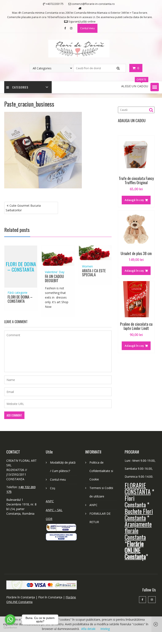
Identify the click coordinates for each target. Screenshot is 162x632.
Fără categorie (17, 293)
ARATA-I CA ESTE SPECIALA (94, 273)
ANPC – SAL (54, 510)
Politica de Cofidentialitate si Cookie (101, 470)
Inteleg (105, 629)
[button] (154, 87)
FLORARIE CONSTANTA (138, 488)
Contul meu (87, 28)
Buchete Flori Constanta (139, 514)
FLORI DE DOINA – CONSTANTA (21, 266)
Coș (52, 488)
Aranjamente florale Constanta (138, 530)
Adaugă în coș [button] (134, 200)
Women (87, 266)
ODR (49, 519)
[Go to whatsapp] (10, 619)
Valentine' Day (54, 272)
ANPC (50, 501)
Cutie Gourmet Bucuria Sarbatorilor (23, 208)
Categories (20, 87)
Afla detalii (88, 629)
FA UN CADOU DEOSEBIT (54, 278)
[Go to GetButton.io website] (10, 627)
